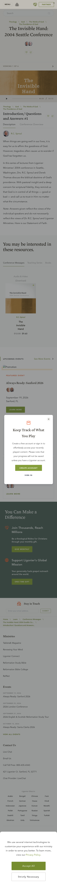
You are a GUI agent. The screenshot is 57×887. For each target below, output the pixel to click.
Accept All (28, 865)
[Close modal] (48, 419)
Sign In (28, 475)
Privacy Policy (33, 854)
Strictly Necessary (28, 876)
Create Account (28, 468)
